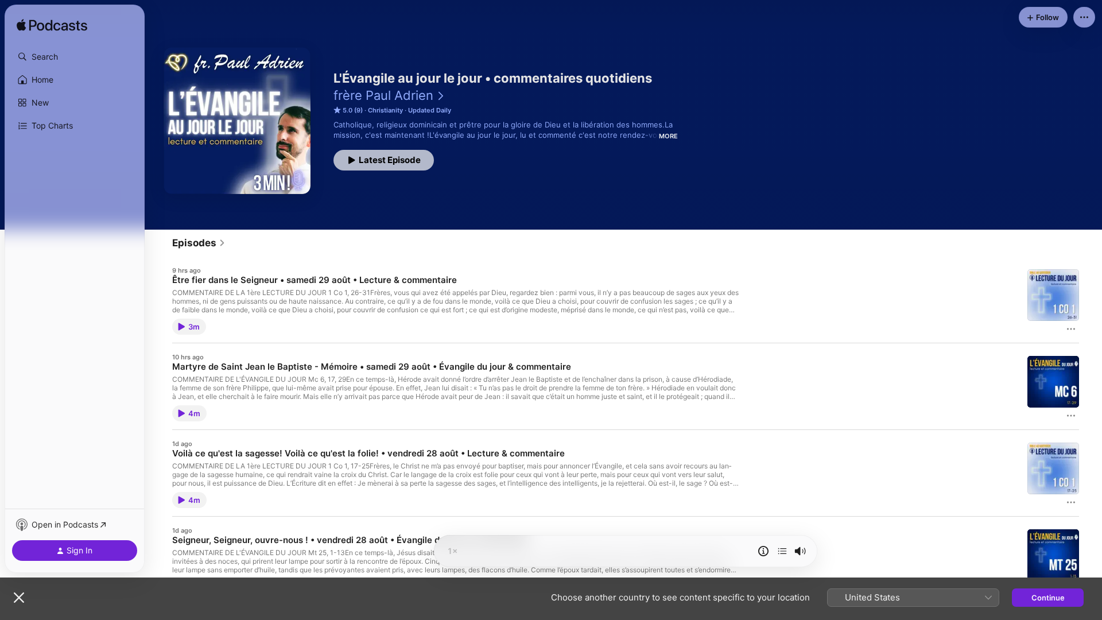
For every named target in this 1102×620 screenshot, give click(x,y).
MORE (668, 136)
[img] (52, 26)
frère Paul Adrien (383, 95)
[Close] (19, 597)
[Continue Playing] (782, 551)
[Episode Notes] (763, 551)
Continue (1048, 597)
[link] (199, 243)
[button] (75, 57)
